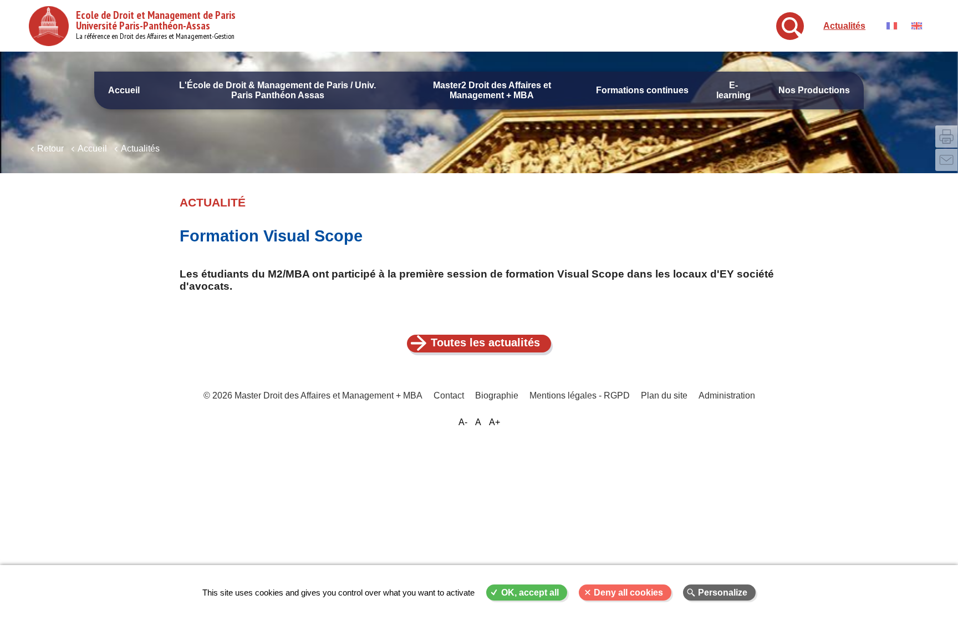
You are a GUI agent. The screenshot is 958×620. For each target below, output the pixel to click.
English (917, 26)
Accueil (124, 90)
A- (462, 422)
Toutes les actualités (485, 342)
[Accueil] (49, 26)
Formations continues (642, 90)
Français (892, 26)
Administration (727, 395)
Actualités (844, 26)
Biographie (496, 395)
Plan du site (664, 395)
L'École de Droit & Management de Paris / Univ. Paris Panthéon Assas (277, 90)
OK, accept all (530, 592)
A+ (494, 422)
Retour (50, 148)
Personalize (722, 592)
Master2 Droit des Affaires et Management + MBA (492, 90)
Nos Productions (814, 90)
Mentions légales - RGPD (579, 395)
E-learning (733, 90)
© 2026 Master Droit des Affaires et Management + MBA (312, 395)
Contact (449, 395)
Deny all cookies (628, 592)
